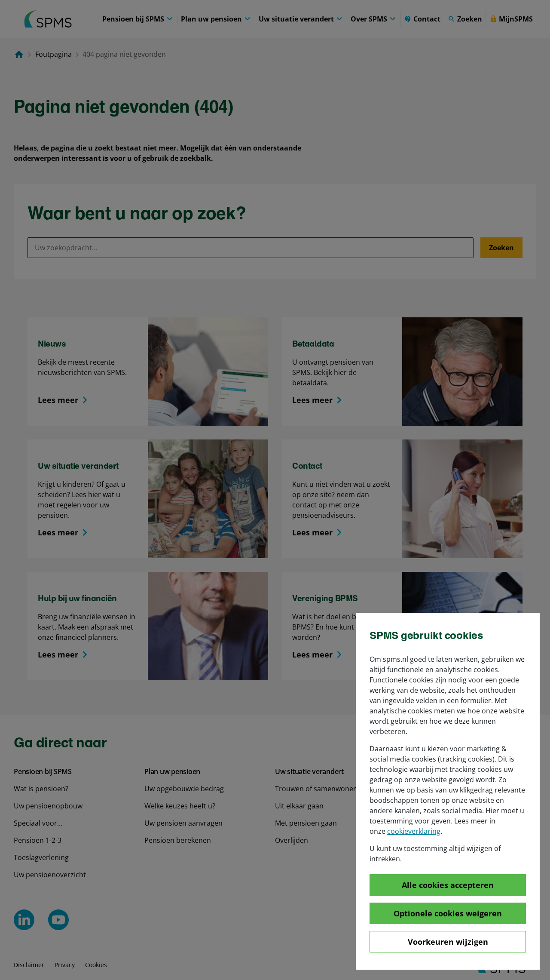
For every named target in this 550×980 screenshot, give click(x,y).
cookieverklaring (413, 831)
